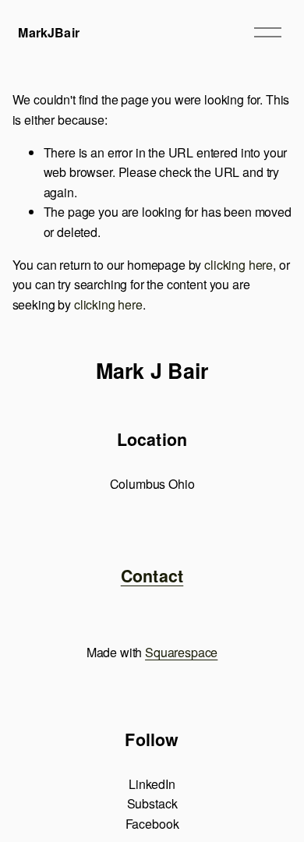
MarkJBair (48, 32)
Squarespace (181, 652)
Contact (152, 576)
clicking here (238, 265)
